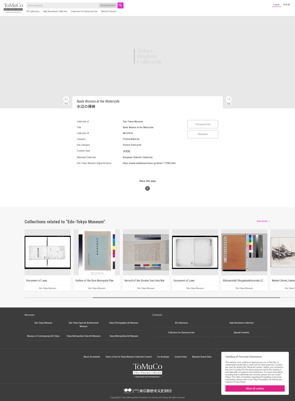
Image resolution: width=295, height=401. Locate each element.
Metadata (203, 134)
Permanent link (202, 124)
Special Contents (108, 11)
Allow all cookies (255, 388)
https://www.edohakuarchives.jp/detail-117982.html (149, 163)
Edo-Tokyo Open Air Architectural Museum (83, 324)
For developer (163, 356)
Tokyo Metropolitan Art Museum (123, 336)
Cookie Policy (181, 356)
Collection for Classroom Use (84, 11)
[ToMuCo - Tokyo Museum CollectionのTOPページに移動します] (13, 8)
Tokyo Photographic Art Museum (123, 322)
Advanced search (108, 5)
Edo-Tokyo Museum (43, 322)
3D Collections (32, 11)
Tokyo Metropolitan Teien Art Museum (83, 336)
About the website (92, 356)
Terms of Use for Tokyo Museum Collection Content (129, 356)
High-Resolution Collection (55, 11)
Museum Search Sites (202, 356)
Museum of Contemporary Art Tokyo (43, 336)
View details (262, 221)
